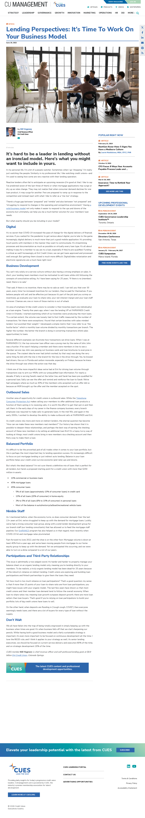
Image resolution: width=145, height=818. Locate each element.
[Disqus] (49, 713)
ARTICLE (115, 145)
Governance (44, 13)
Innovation (74, 13)
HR (116, 13)
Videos (121, 7)
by (99, 152)
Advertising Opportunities (78, 782)
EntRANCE (24, 530)
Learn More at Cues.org (23, 795)
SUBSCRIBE (125, 750)
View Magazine (115, 2)
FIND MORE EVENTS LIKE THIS (114, 263)
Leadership (28, 13)
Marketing (89, 13)
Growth (59, 13)
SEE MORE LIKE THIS (114, 191)
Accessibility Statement (127, 788)
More (131, 13)
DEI (122, 13)
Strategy (13, 13)
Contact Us (69, 774)
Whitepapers (135, 7)
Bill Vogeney (26, 129)
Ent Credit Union (19, 655)
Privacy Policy (131, 783)
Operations (105, 13)
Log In (133, 2)
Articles (94, 7)
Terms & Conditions (129, 778)
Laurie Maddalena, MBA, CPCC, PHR (116, 152)
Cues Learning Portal (74, 767)
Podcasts (108, 7)
